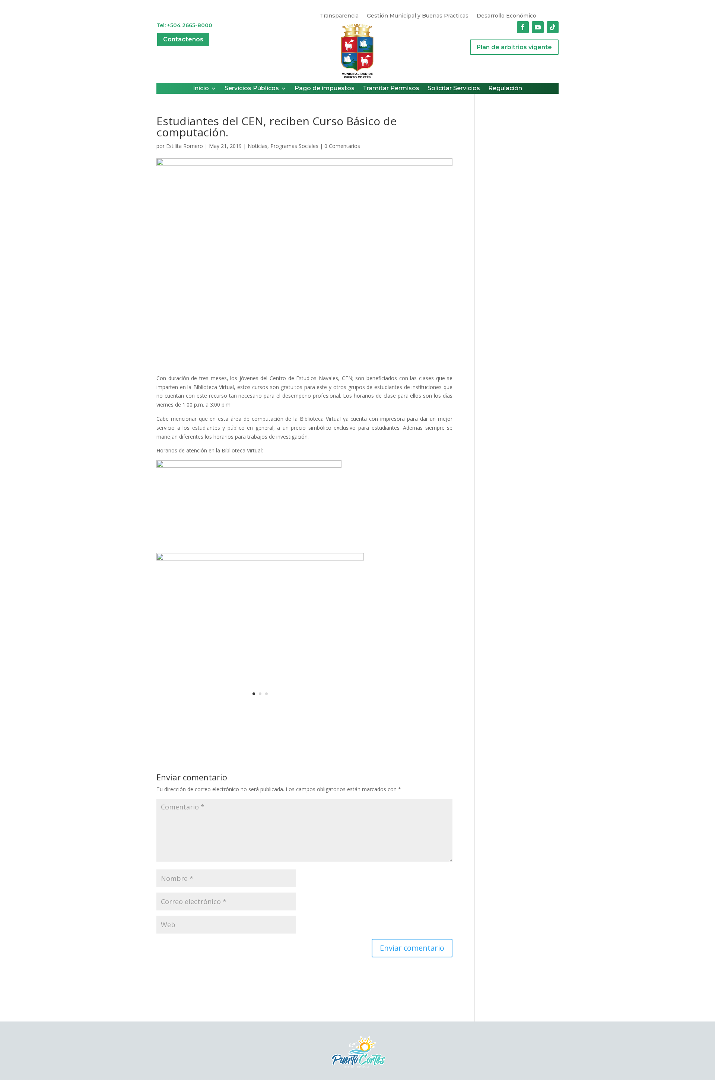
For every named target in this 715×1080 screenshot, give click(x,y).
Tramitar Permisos (391, 89)
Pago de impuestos (325, 89)
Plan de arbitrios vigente (514, 47)
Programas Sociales (294, 145)
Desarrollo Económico (506, 16)
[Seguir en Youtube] (538, 27)
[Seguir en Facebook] (523, 27)
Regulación (505, 89)
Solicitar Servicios (454, 89)
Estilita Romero (184, 145)
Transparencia (339, 16)
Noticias (257, 145)
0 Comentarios (342, 145)
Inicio (201, 89)
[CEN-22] (260, 708)
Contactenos (183, 39)
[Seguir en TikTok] (553, 27)
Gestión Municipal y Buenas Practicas (417, 16)
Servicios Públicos (252, 89)
